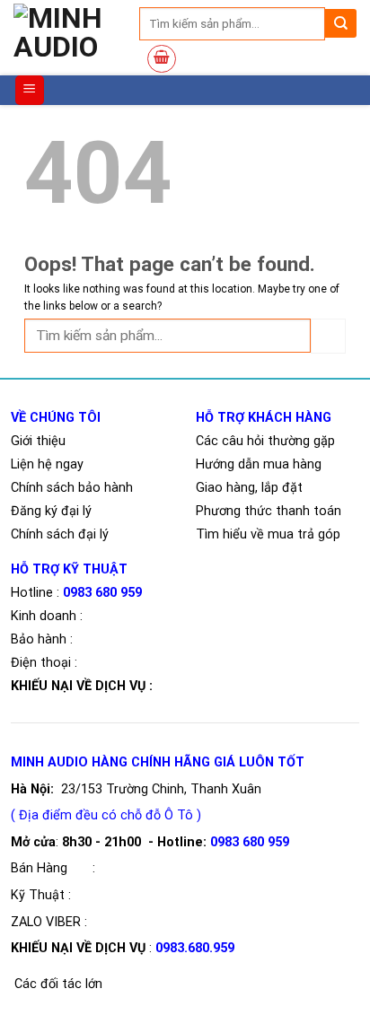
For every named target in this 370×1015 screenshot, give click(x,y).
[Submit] (341, 23)
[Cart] (161, 59)
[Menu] (30, 90)
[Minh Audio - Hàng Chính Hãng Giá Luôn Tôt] (75, 38)
